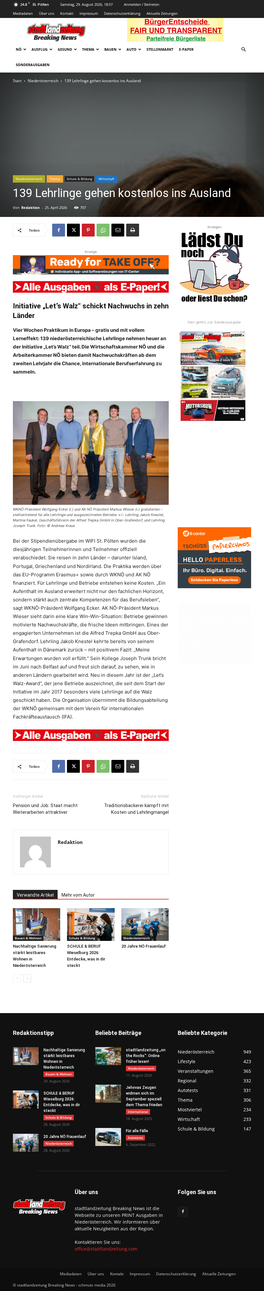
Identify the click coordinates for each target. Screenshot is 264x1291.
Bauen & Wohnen (28, 938)
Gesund (65, 49)
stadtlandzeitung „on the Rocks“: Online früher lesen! (145, 1056)
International (138, 1111)
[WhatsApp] (103, 230)
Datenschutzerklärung (122, 13)
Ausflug (40, 49)
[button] (243, 50)
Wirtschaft (106, 178)
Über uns (46, 13)
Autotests (135, 1137)
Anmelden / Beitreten (141, 4)
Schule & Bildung (79, 178)
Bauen (110, 49)
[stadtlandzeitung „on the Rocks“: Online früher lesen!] (108, 1056)
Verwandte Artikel (35, 895)
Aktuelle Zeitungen (162, 13)
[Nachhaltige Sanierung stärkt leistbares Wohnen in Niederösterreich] (36, 924)
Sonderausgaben (33, 64)
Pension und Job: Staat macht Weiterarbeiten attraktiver (45, 809)
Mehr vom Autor (78, 895)
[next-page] (27, 978)
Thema (88, 49)
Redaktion (30, 207)
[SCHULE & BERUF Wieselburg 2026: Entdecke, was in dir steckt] (90, 924)
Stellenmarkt (159, 49)
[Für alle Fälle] (108, 1137)
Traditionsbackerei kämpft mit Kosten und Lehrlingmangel (136, 809)
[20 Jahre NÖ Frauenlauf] (145, 924)
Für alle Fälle (137, 1131)
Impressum (89, 13)
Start (17, 80)
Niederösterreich (43, 80)
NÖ (19, 49)
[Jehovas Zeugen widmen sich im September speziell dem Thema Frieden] (108, 1094)
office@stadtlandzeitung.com (106, 1249)
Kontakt (66, 13)
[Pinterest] (88, 230)
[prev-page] (17, 978)
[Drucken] (132, 230)
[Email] (117, 230)
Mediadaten (23, 13)
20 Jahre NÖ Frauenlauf (143, 946)
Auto (132, 49)
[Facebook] (58, 230)
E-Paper (186, 49)
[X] (73, 230)
